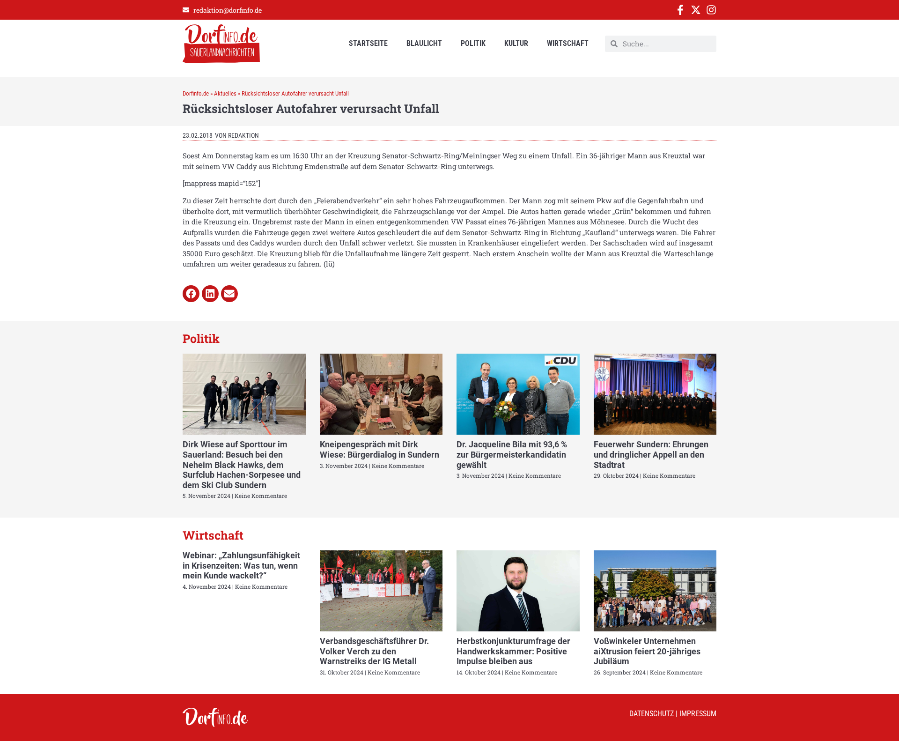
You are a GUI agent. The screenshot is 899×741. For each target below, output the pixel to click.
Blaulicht (424, 43)
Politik (473, 43)
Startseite (368, 43)
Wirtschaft (568, 43)
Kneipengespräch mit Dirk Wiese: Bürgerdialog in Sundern (379, 449)
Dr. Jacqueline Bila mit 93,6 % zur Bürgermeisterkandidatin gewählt (512, 454)
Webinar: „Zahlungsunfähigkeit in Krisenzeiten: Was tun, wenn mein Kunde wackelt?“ (241, 565)
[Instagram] (711, 10)
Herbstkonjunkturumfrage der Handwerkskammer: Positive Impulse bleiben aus (513, 651)
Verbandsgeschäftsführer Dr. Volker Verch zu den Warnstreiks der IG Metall (374, 651)
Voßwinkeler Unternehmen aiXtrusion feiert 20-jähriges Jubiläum (647, 651)
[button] (191, 293)
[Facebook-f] (680, 10)
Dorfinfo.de (196, 93)
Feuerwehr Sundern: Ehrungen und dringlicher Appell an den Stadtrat (651, 454)
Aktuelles (225, 93)
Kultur (516, 43)
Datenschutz (651, 713)
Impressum (697, 713)
